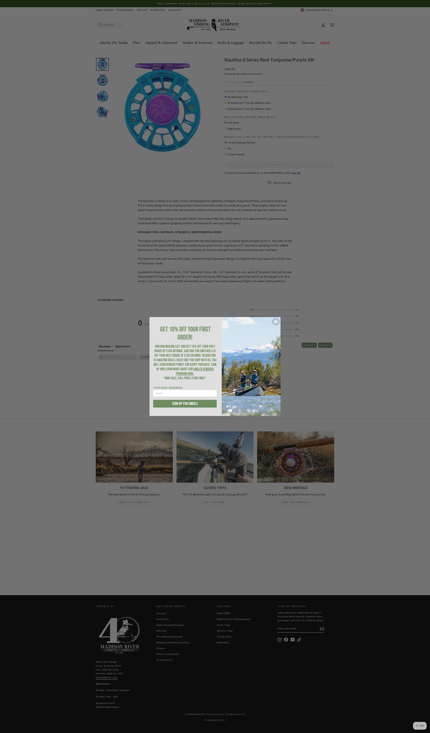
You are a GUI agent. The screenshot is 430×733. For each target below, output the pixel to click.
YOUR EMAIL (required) (168, 387)
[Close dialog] (275, 321)
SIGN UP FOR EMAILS (185, 403)
